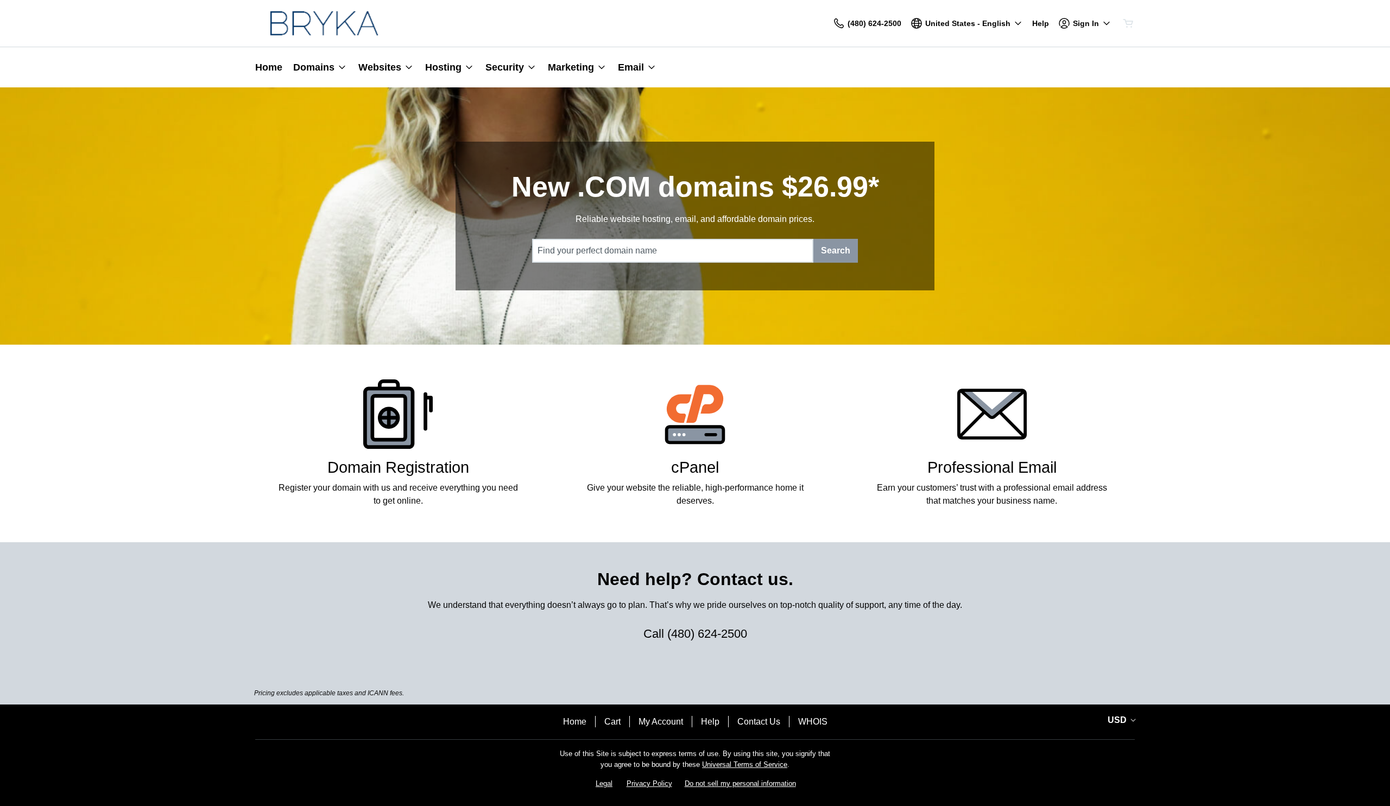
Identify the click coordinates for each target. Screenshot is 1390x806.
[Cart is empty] (1128, 23)
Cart (612, 721)
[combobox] (672, 251)
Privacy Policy (649, 783)
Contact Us (758, 721)
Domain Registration (398, 467)
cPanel (695, 467)
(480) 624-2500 (707, 633)
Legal (604, 783)
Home (574, 721)
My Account (661, 721)
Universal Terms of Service (744, 764)
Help (710, 721)
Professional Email (992, 467)
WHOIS (812, 721)
